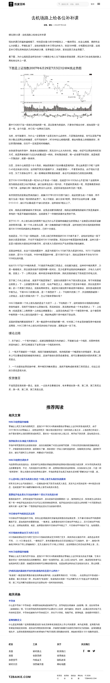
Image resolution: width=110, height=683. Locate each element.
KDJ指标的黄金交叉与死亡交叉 (24, 532)
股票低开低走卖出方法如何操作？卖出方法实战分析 (33, 494)
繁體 (92, 4)
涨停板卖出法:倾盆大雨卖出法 (23, 441)
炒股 (45, 25)
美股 (11, 651)
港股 (11, 655)
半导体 (12, 601)
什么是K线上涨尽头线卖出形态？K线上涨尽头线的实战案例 (37, 479)
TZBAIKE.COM (20, 677)
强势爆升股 (38, 664)
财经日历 (13, 664)
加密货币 (13, 660)
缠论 (50, 25)
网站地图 (61, 664)
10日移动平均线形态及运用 (22, 513)
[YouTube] (89, 651)
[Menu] (98, 4)
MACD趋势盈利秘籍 (19, 422)
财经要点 (37, 651)
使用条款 (61, 655)
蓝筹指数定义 (15, 620)
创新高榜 (37, 655)
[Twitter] (94, 651)
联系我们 (61, 651)
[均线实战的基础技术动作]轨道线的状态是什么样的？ (34, 571)
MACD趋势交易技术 (19, 460)
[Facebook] (84, 651)
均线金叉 (37, 660)
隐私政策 (61, 660)
